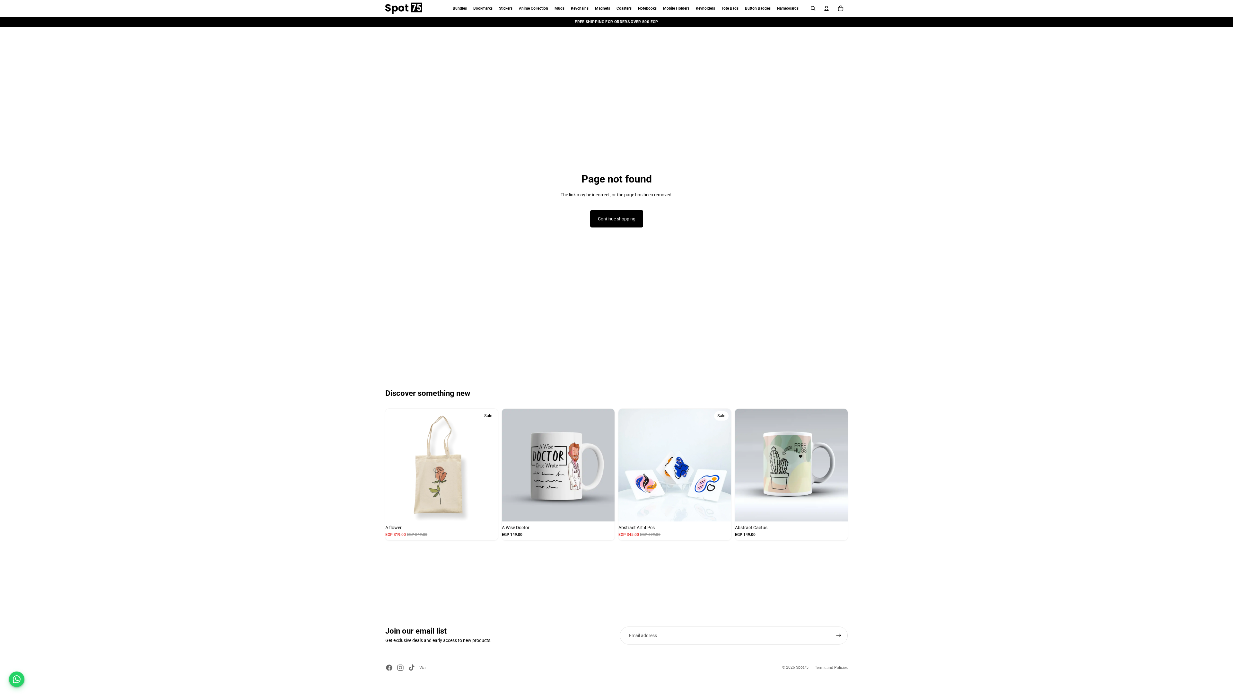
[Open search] (813, 8)
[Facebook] (389, 668)
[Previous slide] (391, 465)
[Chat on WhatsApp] (16, 679)
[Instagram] (400, 668)
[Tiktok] (411, 668)
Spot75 (802, 667)
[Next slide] (492, 465)
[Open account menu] (826, 8)
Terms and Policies (831, 667)
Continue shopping (616, 218)
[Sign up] (839, 635)
